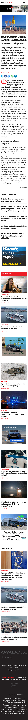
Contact (14, 685)
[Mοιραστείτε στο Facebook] (5, 76)
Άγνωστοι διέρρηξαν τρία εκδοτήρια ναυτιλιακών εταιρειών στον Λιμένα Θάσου (14, 219)
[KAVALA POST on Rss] (11, 657)
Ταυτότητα (14, 687)
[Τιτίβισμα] (2, 76)
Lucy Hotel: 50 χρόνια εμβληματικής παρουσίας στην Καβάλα (12, 414)
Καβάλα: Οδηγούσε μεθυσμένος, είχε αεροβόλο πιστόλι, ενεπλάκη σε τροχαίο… (14, 473)
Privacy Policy (14, 683)
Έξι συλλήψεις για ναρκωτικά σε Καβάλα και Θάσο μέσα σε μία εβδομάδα (12, 236)
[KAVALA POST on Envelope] (8, 657)
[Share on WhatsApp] (12, 76)
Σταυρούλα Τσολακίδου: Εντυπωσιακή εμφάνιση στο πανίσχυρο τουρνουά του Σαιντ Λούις (14, 298)
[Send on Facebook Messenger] (8, 76)
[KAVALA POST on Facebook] (2, 657)
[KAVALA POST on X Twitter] (5, 657)
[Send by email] (15, 76)
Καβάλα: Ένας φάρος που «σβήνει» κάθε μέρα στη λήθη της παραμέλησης (13, 504)
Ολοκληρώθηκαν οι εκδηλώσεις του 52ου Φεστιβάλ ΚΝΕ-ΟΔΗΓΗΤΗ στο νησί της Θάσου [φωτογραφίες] (14, 209)
